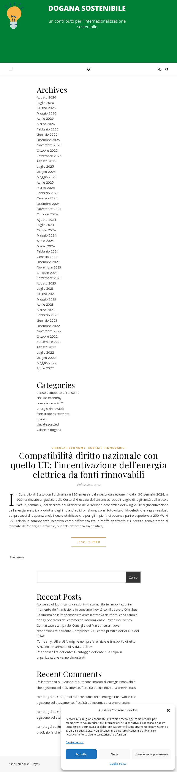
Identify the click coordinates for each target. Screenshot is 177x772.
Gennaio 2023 (47, 320)
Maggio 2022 (46, 363)
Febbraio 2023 (47, 315)
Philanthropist (47, 682)
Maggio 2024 (46, 235)
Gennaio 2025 (47, 198)
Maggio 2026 (46, 113)
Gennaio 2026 (47, 134)
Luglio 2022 (45, 352)
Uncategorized (48, 424)
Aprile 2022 (45, 368)
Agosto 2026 (46, 97)
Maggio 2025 (46, 177)
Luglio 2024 (45, 224)
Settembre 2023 (49, 278)
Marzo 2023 (46, 310)
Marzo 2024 (46, 246)
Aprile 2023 (45, 304)
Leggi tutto (89, 542)
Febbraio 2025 (47, 193)
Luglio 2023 (45, 288)
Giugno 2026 (46, 108)
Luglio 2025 (45, 166)
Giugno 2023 (46, 294)
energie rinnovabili (50, 408)
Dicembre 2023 (48, 262)
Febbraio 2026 (47, 129)
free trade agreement (53, 413)
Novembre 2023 (49, 267)
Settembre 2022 (49, 341)
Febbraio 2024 (47, 251)
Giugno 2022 (46, 357)
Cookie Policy (118, 764)
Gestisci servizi (75, 742)
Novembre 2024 (49, 209)
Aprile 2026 (45, 118)
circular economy (49, 398)
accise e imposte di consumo (58, 392)
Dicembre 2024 (48, 203)
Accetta (81, 754)
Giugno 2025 (46, 171)
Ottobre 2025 (47, 150)
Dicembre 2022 (48, 326)
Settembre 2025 (49, 156)
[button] (168, 710)
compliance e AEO (50, 403)
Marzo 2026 (46, 124)
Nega (114, 754)
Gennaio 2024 (47, 256)
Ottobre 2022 (47, 336)
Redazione (17, 557)
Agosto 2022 (46, 347)
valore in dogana (49, 429)
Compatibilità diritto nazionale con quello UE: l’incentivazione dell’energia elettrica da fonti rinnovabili (88, 465)
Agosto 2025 (46, 161)
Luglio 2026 (45, 102)
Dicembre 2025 (48, 140)
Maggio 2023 (46, 299)
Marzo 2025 (46, 187)
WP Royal (33, 764)
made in (42, 419)
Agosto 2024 (46, 219)
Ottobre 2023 (47, 272)
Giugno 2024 (46, 230)
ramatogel (44, 696)
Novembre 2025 (49, 145)
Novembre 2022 (49, 331)
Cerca (133, 577)
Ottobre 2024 (47, 214)
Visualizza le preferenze (151, 754)
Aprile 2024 (45, 240)
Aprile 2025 (45, 182)
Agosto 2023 (46, 283)
